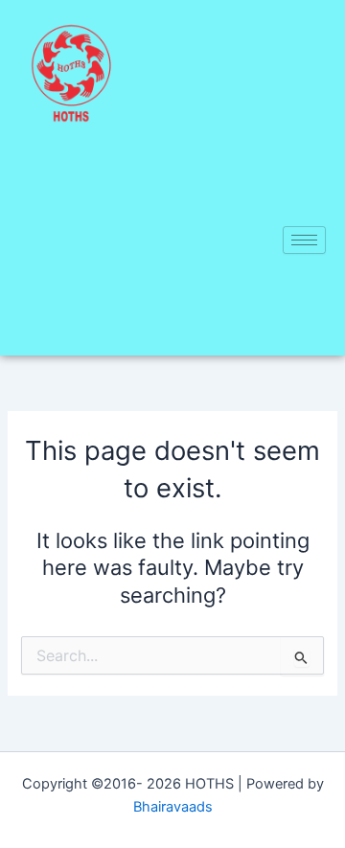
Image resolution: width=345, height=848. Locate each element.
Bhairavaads (173, 806)
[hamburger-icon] (304, 240)
